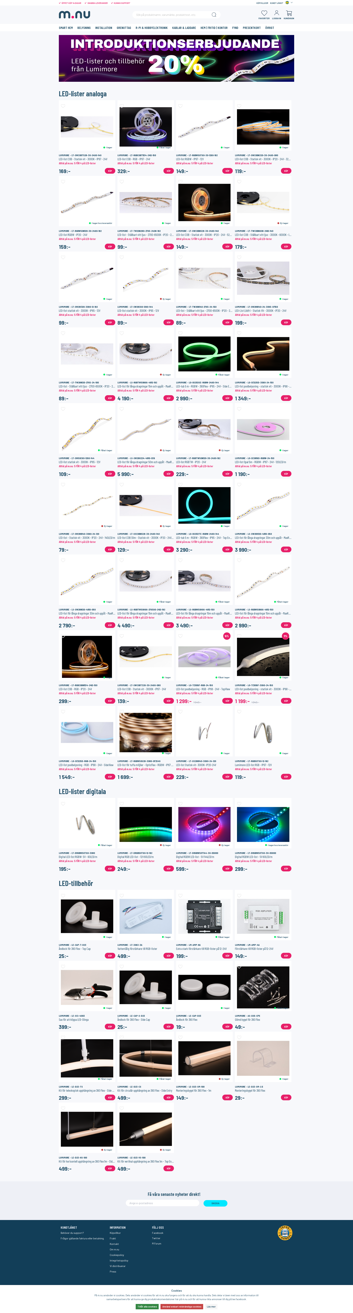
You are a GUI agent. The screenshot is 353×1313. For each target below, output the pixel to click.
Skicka (215, 1203)
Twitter (156, 1238)
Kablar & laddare (184, 28)
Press (113, 1271)
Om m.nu (114, 1249)
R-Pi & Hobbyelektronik (152, 28)
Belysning (84, 28)
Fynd (235, 28)
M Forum (156, 1243)
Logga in (276, 18)
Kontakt (114, 1243)
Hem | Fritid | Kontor (214, 28)
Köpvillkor (262, 3)
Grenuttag (124, 28)
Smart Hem (66, 28)
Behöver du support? (72, 1232)
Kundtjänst (276, 3)
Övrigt (269, 28)
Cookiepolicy (117, 1254)
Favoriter (264, 18)
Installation (103, 28)
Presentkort (252, 28)
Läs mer (211, 1306)
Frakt (113, 1238)
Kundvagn (289, 18)
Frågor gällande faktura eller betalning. (82, 1238)
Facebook (157, 1232)
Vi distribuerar (118, 1266)
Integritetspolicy (119, 1260)
